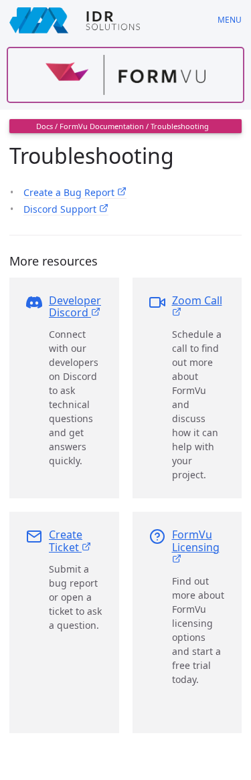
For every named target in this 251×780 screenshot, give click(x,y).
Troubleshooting (180, 126)
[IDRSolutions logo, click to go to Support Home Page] (104, 20)
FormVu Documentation (102, 126)
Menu (230, 19)
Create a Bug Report (70, 192)
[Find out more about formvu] (125, 75)
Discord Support (61, 209)
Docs (44, 126)
